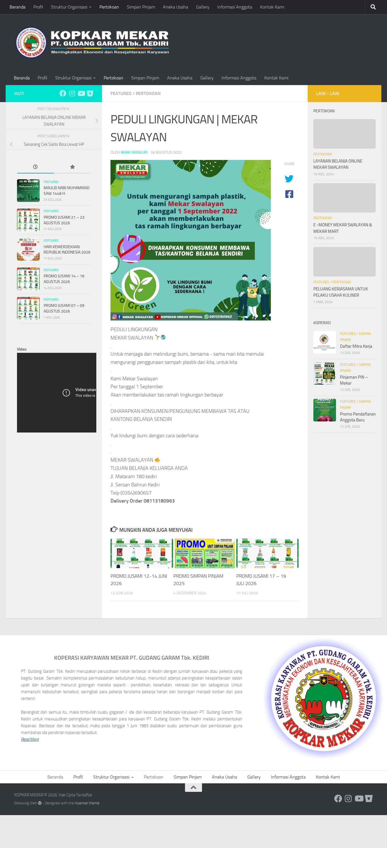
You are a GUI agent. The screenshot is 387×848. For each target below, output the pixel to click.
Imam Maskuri (134, 152)
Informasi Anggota (234, 7)
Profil (38, 7)
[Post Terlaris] (72, 167)
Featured (120, 93)
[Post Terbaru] (35, 167)
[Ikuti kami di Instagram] (72, 93)
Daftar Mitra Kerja (356, 346)
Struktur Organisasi (69, 7)
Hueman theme (87, 803)
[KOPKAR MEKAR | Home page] (91, 43)
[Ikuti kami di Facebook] (62, 93)
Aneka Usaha (175, 7)
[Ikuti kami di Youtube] (81, 93)
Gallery (202, 7)
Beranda (17, 7)
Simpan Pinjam (141, 7)
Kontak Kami (272, 7)
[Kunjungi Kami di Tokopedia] (90, 93)
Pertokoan (109, 7)
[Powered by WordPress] (40, 803)
